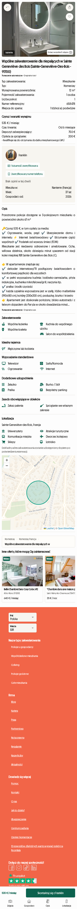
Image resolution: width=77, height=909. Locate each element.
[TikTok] (26, 868)
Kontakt (15, 792)
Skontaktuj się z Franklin (51, 892)
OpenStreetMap (66, 528)
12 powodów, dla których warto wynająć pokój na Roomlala (37, 848)
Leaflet (50, 528)
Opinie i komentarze (21, 837)
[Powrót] (7, 12)
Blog (13, 702)
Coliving (15, 665)
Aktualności (16, 764)
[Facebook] (11, 868)
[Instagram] (19, 868)
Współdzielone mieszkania (24, 656)
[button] (7, 460)
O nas (14, 801)
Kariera (14, 710)
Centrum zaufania (20, 828)
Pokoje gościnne (20, 674)
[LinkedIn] (34, 868)
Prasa (13, 719)
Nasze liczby (17, 755)
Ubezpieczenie (18, 819)
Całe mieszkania (19, 683)
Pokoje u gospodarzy (22, 647)
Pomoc (15, 783)
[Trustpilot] (23, 885)
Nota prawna (17, 737)
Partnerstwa (17, 728)
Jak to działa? (18, 810)
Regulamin (16, 746)
